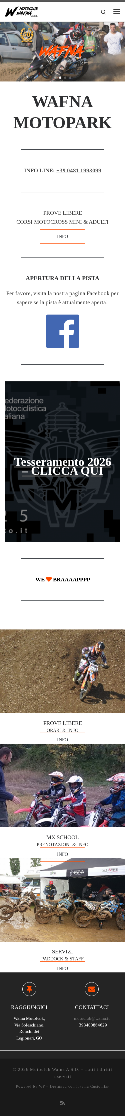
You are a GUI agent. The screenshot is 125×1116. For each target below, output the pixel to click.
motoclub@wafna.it (92, 1018)
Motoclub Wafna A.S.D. (54, 1069)
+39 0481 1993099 (78, 170)
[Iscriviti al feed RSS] (62, 1103)
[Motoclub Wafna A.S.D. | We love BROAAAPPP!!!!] (21, 11)
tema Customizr (94, 1086)
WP (42, 1086)
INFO (62, 236)
